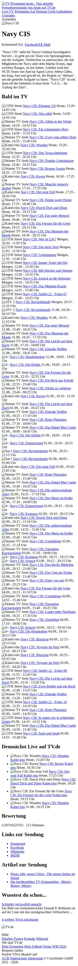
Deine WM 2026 (54, 946)
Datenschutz (18, 958)
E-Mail (45, 44)
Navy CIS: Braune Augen (47, 168)
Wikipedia (17, 851)
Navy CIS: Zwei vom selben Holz (52, 137)
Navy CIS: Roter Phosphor (48, 419)
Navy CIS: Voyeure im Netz (40, 647)
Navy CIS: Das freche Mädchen (51, 565)
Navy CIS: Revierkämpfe (33, 302)
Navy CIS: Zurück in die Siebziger (47, 278)
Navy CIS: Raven (33, 176)
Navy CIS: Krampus (24, 514)
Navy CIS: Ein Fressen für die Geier (45, 223)
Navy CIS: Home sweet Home (50, 200)
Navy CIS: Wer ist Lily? (39, 239)
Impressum (35, 958)
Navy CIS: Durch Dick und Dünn (44, 208)
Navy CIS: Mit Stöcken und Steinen (47, 270)
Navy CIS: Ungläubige (45, 541)
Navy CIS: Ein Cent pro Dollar (50, 572)
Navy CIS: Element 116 (39, 106)
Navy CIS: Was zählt (37, 113)
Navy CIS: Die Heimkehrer (28, 631)
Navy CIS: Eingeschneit (26, 443)
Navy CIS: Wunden (34, 145)
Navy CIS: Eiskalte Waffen (48, 349)
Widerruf (42, 939)
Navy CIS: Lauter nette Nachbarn (52, 612)
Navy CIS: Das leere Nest (40, 247)
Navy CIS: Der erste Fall (38, 192)
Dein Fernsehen (12, 946)
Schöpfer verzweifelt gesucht (21, 904)
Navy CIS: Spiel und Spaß (41, 733)
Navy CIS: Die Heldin (25, 365)
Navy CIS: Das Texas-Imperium (45, 153)
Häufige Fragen (12, 939)
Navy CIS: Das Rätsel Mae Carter (52, 427)
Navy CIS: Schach (22, 561)
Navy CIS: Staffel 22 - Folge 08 (45, 670)
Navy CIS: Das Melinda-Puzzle (44, 286)
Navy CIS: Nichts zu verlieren (50, 388)
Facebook (31, 44)
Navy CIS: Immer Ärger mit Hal (45, 263)
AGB (5, 958)
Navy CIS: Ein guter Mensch (49, 215)
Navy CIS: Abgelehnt (44, 619)
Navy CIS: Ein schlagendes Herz (45, 129)
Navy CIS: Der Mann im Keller (51, 498)
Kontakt (29, 939)
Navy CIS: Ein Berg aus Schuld (51, 380)
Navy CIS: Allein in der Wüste (50, 121)
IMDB (15, 855)
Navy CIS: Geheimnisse (39, 255)
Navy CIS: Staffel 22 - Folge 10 (45, 702)
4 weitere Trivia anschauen (20, 919)
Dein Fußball (33, 946)
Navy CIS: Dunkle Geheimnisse (51, 161)
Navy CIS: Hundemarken (27, 357)
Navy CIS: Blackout (35, 639)
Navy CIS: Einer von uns (46, 580)
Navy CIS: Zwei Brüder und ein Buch (49, 686)
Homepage (17, 843)
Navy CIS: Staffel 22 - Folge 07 (45, 294)
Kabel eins (17, 760)
